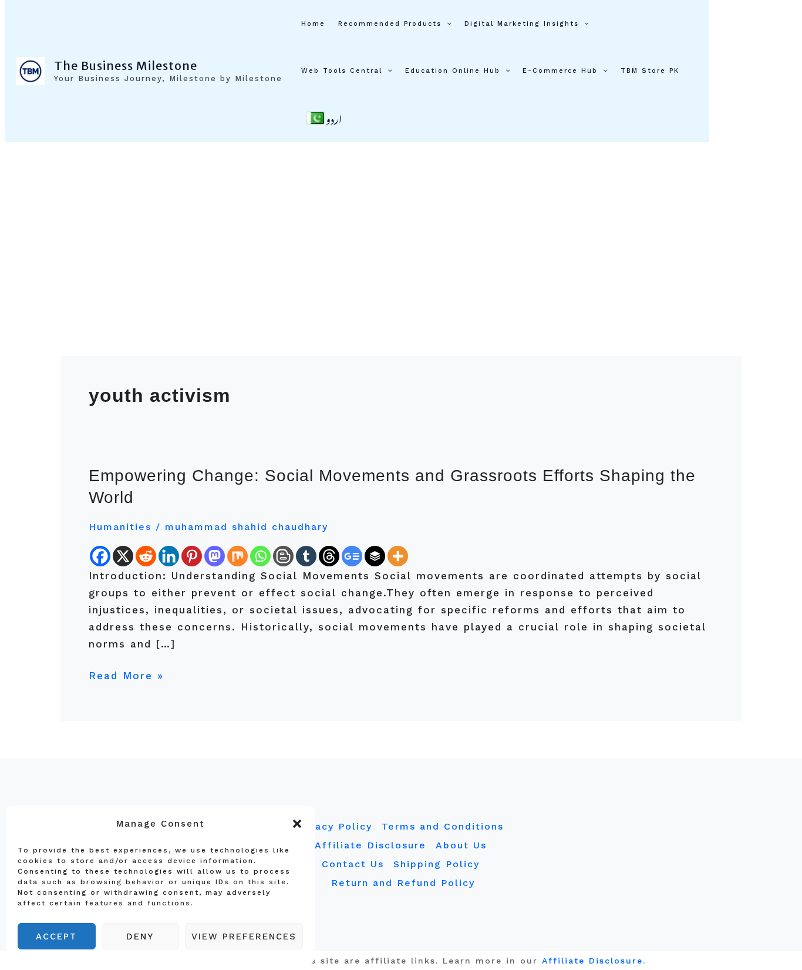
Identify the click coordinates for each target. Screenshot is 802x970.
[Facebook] (100, 556)
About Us (461, 845)
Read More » (126, 674)
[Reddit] (146, 556)
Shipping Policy (436, 864)
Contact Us (353, 864)
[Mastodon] (214, 556)
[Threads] (329, 556)
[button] (297, 824)
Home (313, 24)
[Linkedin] (169, 556)
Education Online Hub (452, 71)
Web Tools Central (341, 71)
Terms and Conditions (443, 826)
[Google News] (352, 556)
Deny (140, 936)
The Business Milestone (125, 65)
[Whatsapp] (260, 556)
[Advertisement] (401, 230)
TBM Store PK (650, 71)
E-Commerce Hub (560, 71)
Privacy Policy (333, 826)
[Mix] (237, 556)
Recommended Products (390, 24)
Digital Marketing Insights (521, 24)
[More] (397, 556)
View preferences (243, 936)
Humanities (120, 526)
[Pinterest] (191, 556)
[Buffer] (375, 556)
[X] (123, 556)
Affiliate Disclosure (370, 845)
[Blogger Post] (283, 556)
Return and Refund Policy (403, 882)
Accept (56, 936)
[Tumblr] (306, 556)
